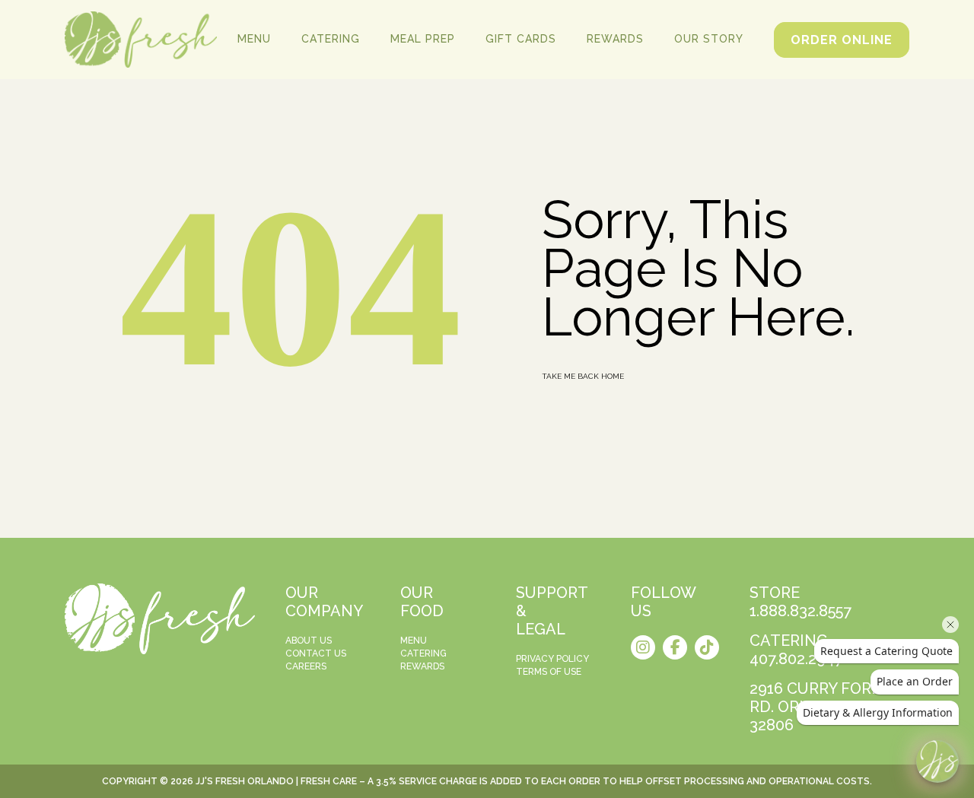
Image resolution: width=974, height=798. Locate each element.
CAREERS (305, 666)
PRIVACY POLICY (552, 658)
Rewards (615, 39)
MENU (413, 640)
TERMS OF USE (548, 671)
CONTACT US (315, 653)
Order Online (842, 40)
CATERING (423, 653)
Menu (254, 39)
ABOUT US (308, 640)
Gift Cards (520, 39)
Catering (330, 39)
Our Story (708, 39)
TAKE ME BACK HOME (583, 376)
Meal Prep (422, 39)
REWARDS (422, 666)
